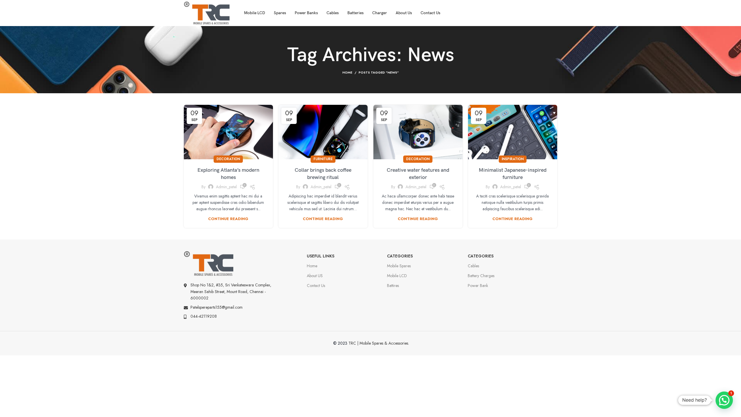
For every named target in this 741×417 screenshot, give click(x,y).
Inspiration (513, 159)
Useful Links (320, 256)
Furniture (323, 159)
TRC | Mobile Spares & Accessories (378, 343)
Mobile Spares (399, 266)
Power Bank (478, 285)
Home (347, 72)
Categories (400, 256)
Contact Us (316, 285)
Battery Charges (481, 276)
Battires (393, 285)
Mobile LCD (397, 276)
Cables (473, 266)
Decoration (228, 159)
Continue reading (228, 219)
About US (315, 276)
